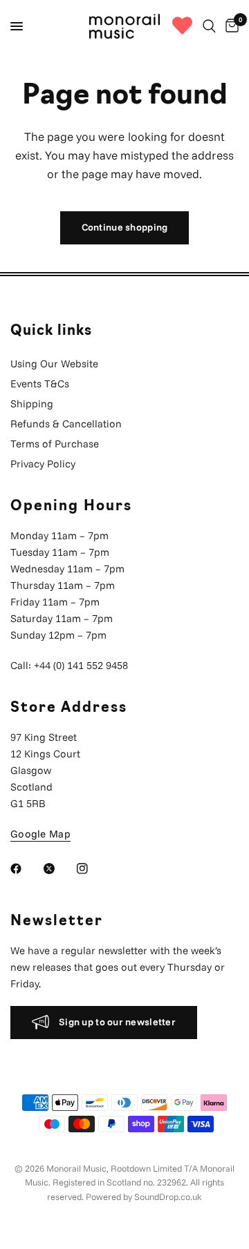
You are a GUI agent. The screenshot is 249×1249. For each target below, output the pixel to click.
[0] (230, 26)
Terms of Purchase (54, 443)
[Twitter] (59, 868)
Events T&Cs (39, 383)
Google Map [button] (40, 834)
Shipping (31, 403)
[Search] (209, 26)
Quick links (51, 331)
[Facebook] (25, 868)
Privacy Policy (42, 463)
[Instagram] (92, 868)
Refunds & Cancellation (66, 423)
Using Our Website (54, 363)
